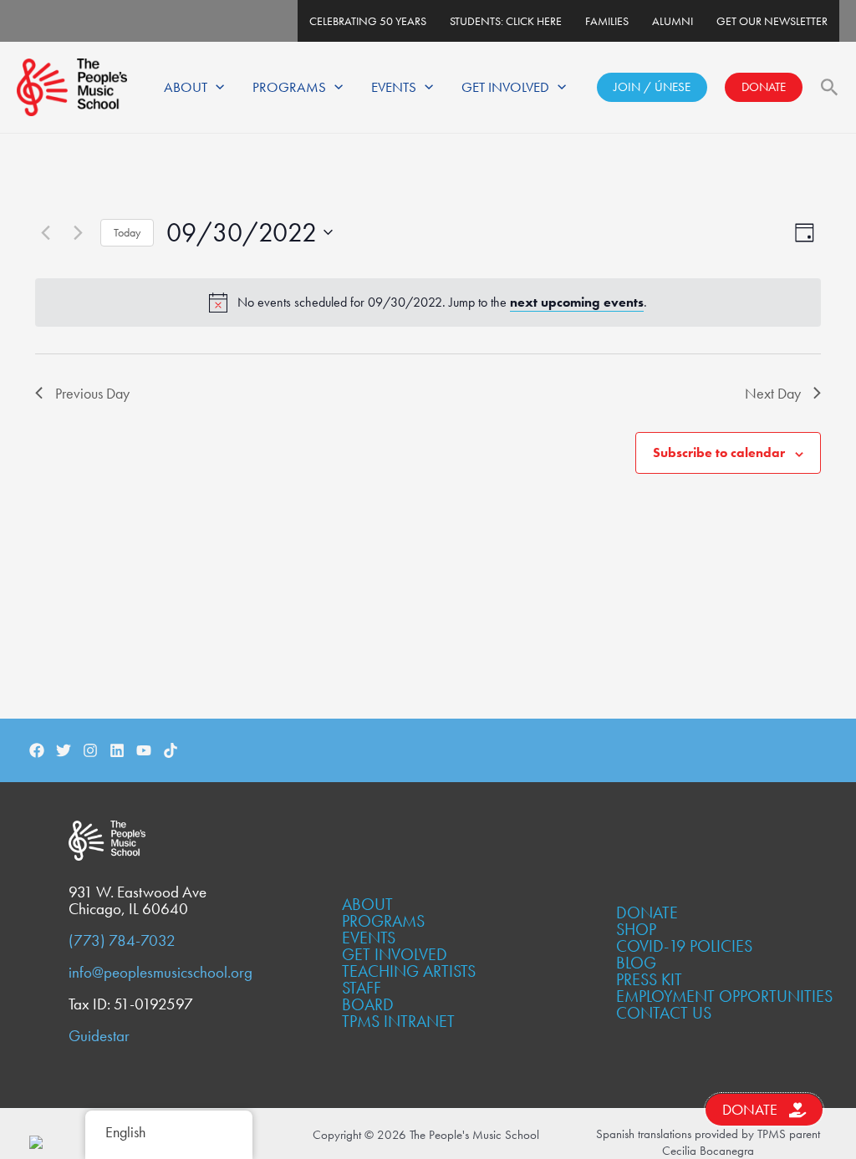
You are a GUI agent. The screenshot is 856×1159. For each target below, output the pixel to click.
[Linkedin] (117, 750)
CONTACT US (663, 1013)
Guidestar (99, 1036)
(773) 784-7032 (122, 941)
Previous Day (92, 393)
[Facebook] (36, 750)
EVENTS (393, 87)
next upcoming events (577, 302)
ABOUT (185, 87)
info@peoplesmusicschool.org (160, 973)
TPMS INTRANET (398, 1021)
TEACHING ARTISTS (409, 971)
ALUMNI (672, 20)
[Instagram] (90, 750)
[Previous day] (45, 232)
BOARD (368, 1004)
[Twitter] (63, 750)
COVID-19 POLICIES (684, 946)
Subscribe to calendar (719, 452)
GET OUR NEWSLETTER (772, 20)
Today (127, 232)
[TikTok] (170, 750)
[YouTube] (143, 750)
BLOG (636, 962)
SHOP (636, 929)
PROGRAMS (289, 87)
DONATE (763, 87)
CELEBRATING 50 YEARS (367, 20)
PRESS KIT (649, 979)
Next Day (773, 393)
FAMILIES (607, 20)
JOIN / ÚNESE (652, 87)
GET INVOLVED (505, 87)
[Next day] (78, 232)
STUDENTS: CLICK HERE (506, 20)
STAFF (361, 988)
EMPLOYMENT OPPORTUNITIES (724, 996)
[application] (215, 87)
